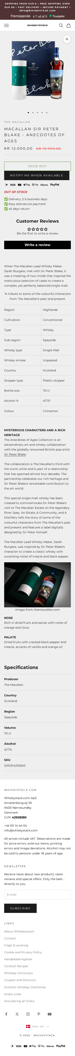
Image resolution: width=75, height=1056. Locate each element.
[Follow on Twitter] (17, 1014)
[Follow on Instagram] (28, 1014)
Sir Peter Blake (15, 454)
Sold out (37, 166)
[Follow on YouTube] (50, 1014)
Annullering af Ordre (19, 1001)
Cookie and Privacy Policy (23, 952)
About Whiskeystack (19, 931)
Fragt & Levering (16, 945)
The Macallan (17, 122)
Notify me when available (36, 175)
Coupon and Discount (20, 980)
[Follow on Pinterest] (39, 1014)
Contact (10, 938)
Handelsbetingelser (18, 959)
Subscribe (20, 908)
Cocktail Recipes (16, 966)
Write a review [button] (37, 245)
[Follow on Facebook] (6, 1014)
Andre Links (12, 994)
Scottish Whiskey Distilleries (25, 987)
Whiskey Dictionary (18, 973)
